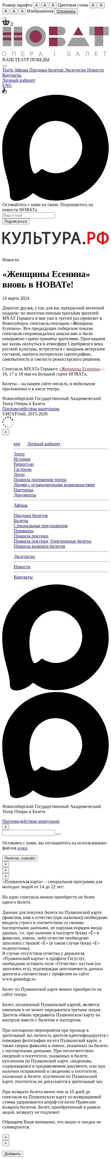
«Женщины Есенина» (80, 368)
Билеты (21, 520)
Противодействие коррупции (30, 408)
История (22, 459)
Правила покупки (31, 536)
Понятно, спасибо (20, 858)
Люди (19, 474)
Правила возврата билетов (39, 546)
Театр (8, 69)
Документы (25, 495)
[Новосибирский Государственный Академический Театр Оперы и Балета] (55, 54)
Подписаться (16, 221)
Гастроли (23, 469)
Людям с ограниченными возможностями (54, 484)
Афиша (21, 69)
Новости (95, 69)
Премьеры (24, 530)
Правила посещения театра (40, 479)
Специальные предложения (40, 525)
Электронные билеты (70, 541)
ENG (7, 85)
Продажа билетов (47, 69)
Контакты (11, 75)
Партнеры (23, 489)
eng (17, 443)
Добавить (13, 1154)
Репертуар (24, 464)
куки (22, 848)
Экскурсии (76, 69)
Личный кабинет (18, 80)
